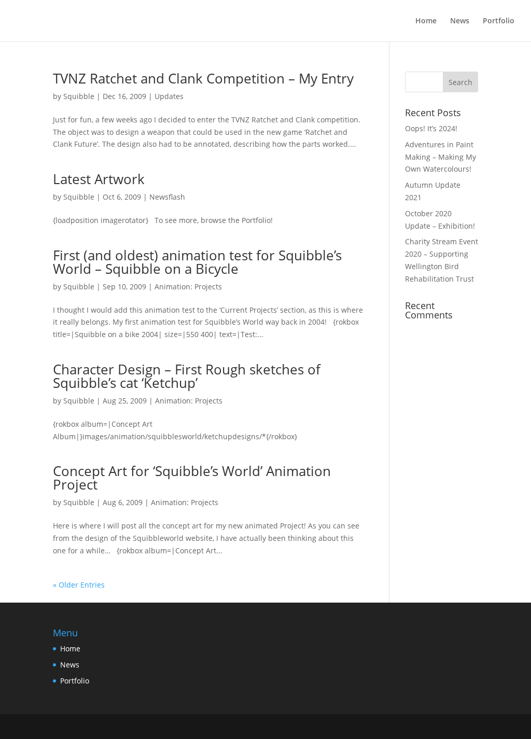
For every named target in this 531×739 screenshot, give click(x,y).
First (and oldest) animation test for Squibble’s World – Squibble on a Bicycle (197, 262)
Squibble (78, 96)
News (459, 21)
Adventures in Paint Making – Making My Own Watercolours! (440, 157)
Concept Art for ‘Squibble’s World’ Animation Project (192, 478)
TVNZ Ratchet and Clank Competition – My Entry (203, 78)
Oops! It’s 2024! (431, 128)
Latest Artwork (99, 179)
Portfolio (498, 21)
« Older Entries (79, 585)
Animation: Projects (188, 286)
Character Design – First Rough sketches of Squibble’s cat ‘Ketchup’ (186, 376)
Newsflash (167, 197)
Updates (169, 96)
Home (426, 21)
